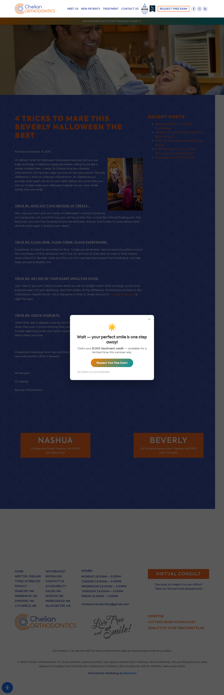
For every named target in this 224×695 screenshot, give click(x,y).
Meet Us (73, 9)
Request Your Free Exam (112, 363)
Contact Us (130, 9)
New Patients (90, 9)
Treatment (111, 9)
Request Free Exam (173, 9)
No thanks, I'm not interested (93, 371)
